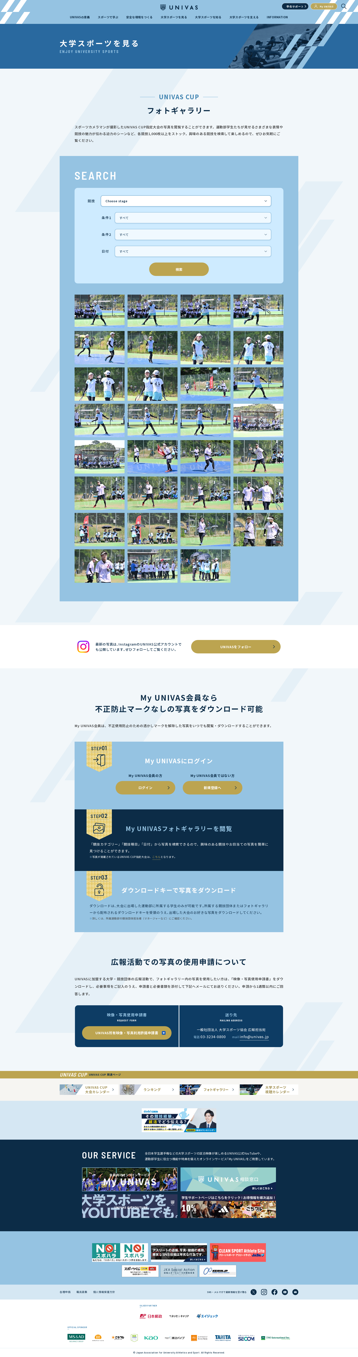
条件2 (106, 234)
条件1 (106, 218)
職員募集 (81, 1292)
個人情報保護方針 (104, 1292)
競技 (91, 201)
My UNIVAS (327, 6)
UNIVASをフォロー (236, 646)
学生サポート (295, 6)
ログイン (145, 787)
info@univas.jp (254, 1036)
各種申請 (65, 1292)
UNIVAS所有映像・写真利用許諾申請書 (126, 1032)
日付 (105, 251)
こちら (156, 857)
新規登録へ (213, 787)
